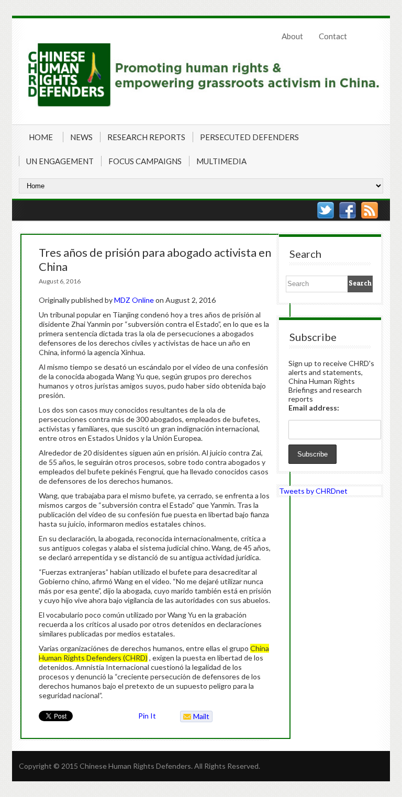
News (81, 137)
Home (41, 137)
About (292, 36)
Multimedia (221, 161)
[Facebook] (347, 210)
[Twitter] (325, 210)
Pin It (147, 715)
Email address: (313, 407)
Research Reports (146, 137)
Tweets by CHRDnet (313, 490)
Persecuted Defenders (249, 137)
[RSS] (369, 210)
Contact (333, 36)
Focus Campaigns (145, 161)
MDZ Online (134, 299)
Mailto (195, 717)
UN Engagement (60, 161)
